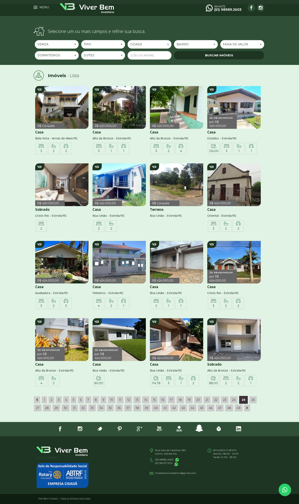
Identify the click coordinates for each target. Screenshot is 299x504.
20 (198, 400)
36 (119, 408)
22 (215, 400)
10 (111, 400)
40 (156, 408)
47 (220, 408)
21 (207, 400)
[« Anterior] (37, 399)
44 (192, 408)
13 (137, 400)
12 (128, 400)
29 (56, 408)
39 (146, 408)
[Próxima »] (247, 408)
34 (101, 408)
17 (171, 400)
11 (120, 400)
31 (74, 408)
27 (37, 408)
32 (83, 408)
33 (92, 408)
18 (180, 400)
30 (65, 408)
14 (145, 400)
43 (183, 408)
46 (210, 408)
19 (189, 400)
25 (243, 400)
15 (154, 400)
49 (238, 408)
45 (201, 408)
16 (162, 400)
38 (137, 408)
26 (253, 400)
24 (234, 400)
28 (47, 408)
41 (165, 408)
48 (229, 408)
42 (174, 408)
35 (110, 408)
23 (224, 400)
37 (128, 408)
